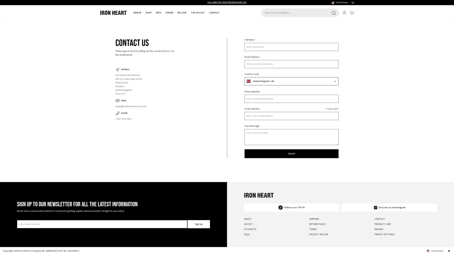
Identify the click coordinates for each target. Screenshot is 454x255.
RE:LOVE (182, 13)
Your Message (252, 126)
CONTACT (214, 13)
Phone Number (252, 92)
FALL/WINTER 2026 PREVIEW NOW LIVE (227, 2)
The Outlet (198, 13)
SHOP (148, 13)
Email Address (252, 57)
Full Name (250, 40)
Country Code (252, 74)
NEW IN (137, 13)
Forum (169, 13)
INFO (158, 13)
